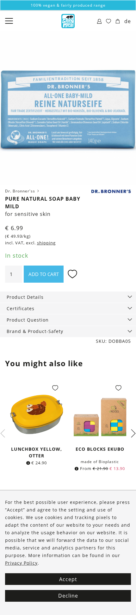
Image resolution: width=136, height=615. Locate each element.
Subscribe (68, 365)
